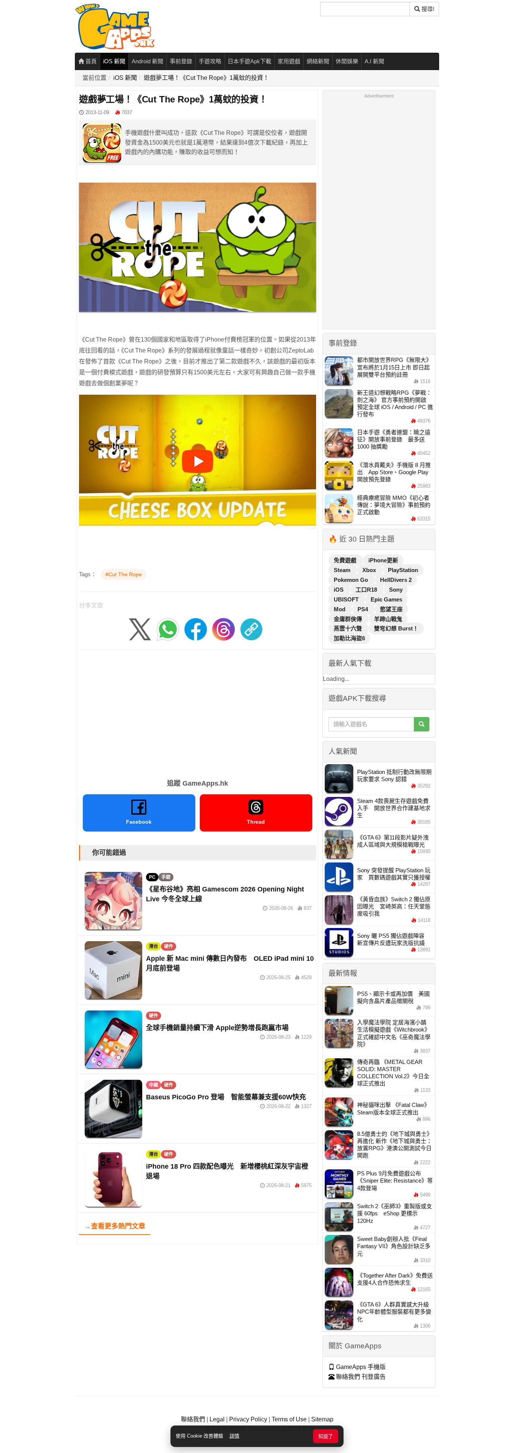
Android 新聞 (147, 61)
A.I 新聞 (374, 61)
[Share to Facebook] (195, 629)
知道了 (325, 1436)
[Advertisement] (197, 712)
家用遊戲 (289, 61)
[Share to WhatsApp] (168, 629)
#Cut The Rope (123, 574)
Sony (396, 589)
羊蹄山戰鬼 (388, 619)
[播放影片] (197, 461)
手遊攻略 (210, 61)
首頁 (90, 61)
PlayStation (403, 570)
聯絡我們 (193, 1419)
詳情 (234, 1436)
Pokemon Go (352, 580)
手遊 (165, 877)
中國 (153, 1085)
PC (152, 877)
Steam (343, 570)
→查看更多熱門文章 (114, 1226)
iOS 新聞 (114, 61)
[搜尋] (421, 724)
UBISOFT (347, 599)
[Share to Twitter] (140, 629)
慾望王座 (391, 609)
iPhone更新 (383, 560)
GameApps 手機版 (360, 1367)
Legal (217, 1419)
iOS (339, 589)
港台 (153, 946)
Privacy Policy (248, 1419)
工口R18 (367, 589)
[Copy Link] (251, 629)
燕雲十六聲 (348, 628)
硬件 (168, 946)
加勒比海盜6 (349, 638)
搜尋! (427, 9)
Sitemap (322, 1419)
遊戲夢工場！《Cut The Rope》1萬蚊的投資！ (206, 78)
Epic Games (386, 599)
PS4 (363, 609)
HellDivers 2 (396, 580)
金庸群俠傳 (348, 619)
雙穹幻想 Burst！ (396, 628)
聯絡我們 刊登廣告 (360, 1377)
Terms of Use (289, 1419)
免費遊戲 (346, 560)
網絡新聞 (318, 61)
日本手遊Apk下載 (249, 61)
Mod (340, 609)
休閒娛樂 (347, 61)
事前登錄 (181, 61)
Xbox (369, 570)
